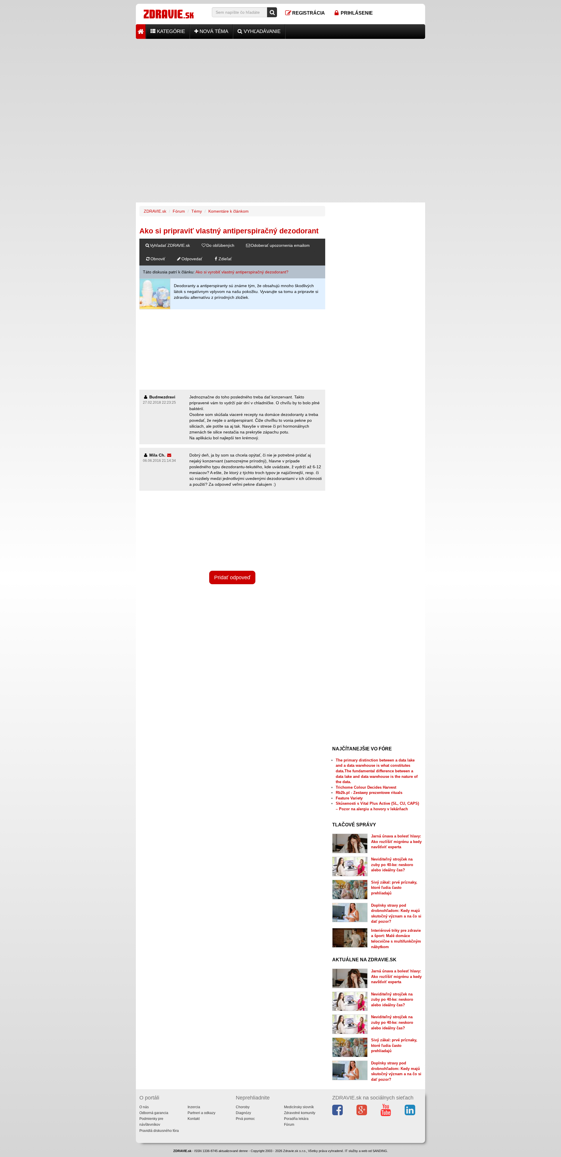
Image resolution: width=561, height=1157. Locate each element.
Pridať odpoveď (232, 577)
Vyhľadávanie (261, 31)
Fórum (179, 211)
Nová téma (213, 31)
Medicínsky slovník (299, 1107)
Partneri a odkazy (201, 1113)
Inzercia (194, 1107)
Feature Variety (349, 798)
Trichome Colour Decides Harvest (366, 787)
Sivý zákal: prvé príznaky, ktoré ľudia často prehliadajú (394, 887)
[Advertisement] (280, 80)
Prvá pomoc (245, 1119)
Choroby (243, 1107)
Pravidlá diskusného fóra (159, 1131)
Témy (196, 211)
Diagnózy (243, 1113)
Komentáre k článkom (228, 211)
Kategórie (170, 31)
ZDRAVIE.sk (155, 211)
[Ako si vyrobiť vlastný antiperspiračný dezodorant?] (154, 293)
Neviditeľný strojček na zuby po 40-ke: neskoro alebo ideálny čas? (392, 864)
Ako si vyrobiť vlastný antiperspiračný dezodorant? (241, 272)
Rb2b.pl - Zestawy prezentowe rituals (369, 792)
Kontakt (194, 1119)
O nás (144, 1107)
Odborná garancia (153, 1113)
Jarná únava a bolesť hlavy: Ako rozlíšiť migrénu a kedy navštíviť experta (396, 841)
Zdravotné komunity (299, 1113)
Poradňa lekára (296, 1119)
